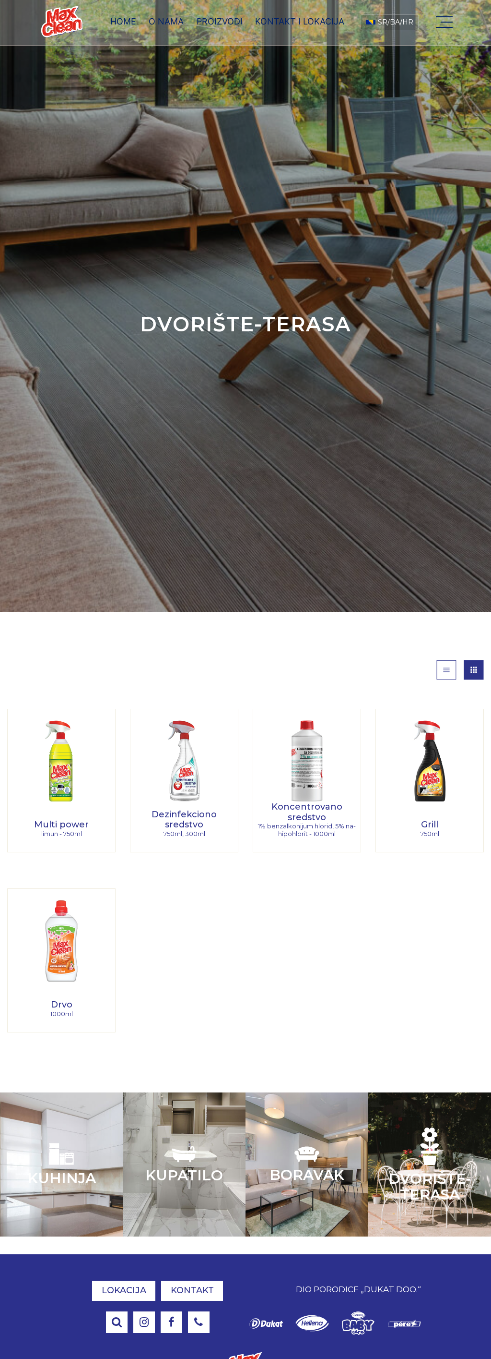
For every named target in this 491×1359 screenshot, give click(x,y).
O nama (166, 21)
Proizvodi (220, 21)
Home (123, 21)
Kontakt (192, 1290)
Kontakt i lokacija (299, 21)
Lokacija (124, 1290)
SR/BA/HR (395, 22)
